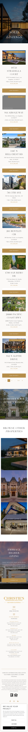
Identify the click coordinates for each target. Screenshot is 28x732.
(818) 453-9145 (14, 639)
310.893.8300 (14, 618)
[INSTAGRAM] (14, 701)
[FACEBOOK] (10, 701)
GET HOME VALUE (14, 410)
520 (19, 380)
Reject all (14, 720)
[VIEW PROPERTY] (14, 89)
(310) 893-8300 (14, 625)
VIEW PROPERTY (14, 90)
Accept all (14, 727)
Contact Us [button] (14, 580)
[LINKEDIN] (17, 701)
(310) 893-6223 (14, 632)
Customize (14, 723)
